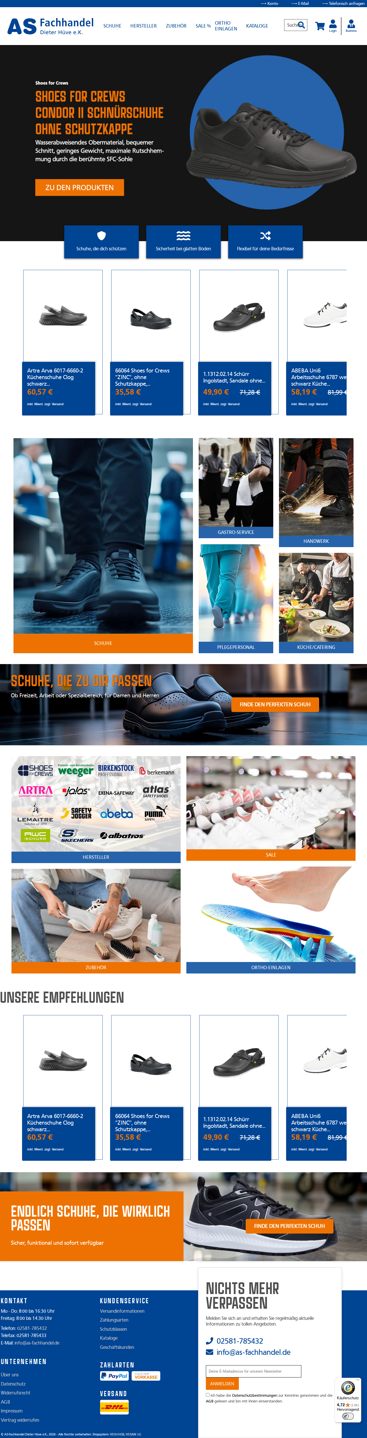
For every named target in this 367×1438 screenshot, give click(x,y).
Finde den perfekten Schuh (275, 705)
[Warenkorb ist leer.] (320, 26)
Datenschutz (13, 1384)
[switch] (348, 1416)
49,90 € (216, 392)
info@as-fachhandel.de (37, 1343)
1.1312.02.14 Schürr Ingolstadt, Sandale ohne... (234, 377)
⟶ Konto (269, 3)
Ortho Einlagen (226, 26)
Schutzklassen (113, 1329)
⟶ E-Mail (300, 3)
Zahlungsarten (114, 1320)
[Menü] (357, 1381)
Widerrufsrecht (15, 1393)
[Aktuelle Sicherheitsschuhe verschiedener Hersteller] (50, 26)
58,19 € (304, 392)
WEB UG (133, 1434)
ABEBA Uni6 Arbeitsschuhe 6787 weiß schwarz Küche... (321, 377)
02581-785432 (32, 1328)
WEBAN (117, 1434)
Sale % (203, 26)
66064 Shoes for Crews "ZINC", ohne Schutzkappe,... (142, 377)
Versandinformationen (122, 1311)
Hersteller (143, 26)
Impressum (12, 1411)
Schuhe (112, 26)
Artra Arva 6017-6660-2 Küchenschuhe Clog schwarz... (55, 377)
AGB (5, 1402)
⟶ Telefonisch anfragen (343, 3)
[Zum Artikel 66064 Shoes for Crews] (151, 316)
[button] (299, 22)
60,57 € (40, 392)
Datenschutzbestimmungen (254, 1395)
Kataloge (257, 26)
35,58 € (128, 392)
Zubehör (176, 26)
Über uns (10, 1375)
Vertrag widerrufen (20, 1420)
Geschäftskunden (117, 1347)
